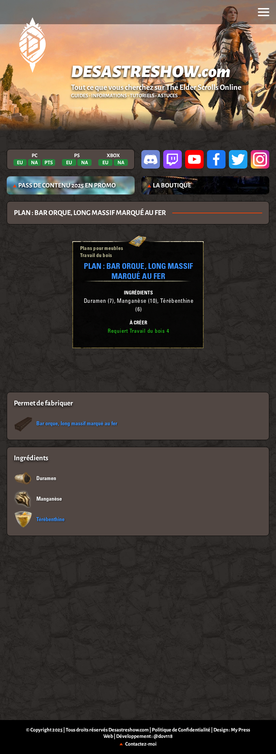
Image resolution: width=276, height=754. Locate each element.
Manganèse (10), (138, 301)
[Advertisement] (138, 370)
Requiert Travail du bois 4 (138, 331)
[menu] (263, 12)
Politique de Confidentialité (181, 729)
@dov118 (163, 736)
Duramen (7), (100, 301)
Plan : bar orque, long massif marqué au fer (138, 271)
